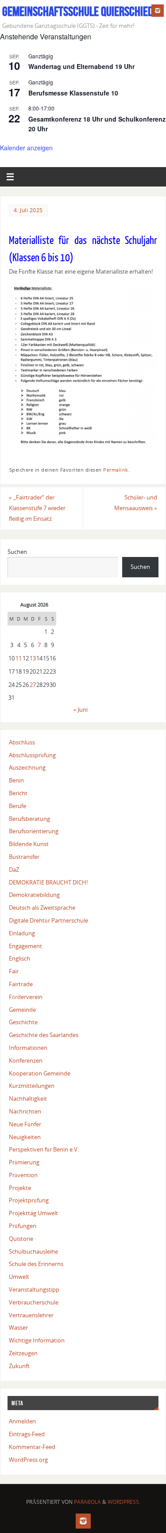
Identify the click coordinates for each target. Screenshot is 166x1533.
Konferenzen (25, 1060)
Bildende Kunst (29, 844)
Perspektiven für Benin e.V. (44, 1149)
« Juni (80, 709)
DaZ (14, 869)
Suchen (17, 552)
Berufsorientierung (33, 831)
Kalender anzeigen (26, 147)
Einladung (22, 933)
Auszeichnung (27, 767)
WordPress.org (28, 1460)
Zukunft (19, 1366)
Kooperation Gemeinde (39, 1073)
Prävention (23, 1175)
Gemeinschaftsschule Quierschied (77, 11)
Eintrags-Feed (27, 1434)
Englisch (19, 958)
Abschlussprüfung (32, 755)
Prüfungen (22, 1226)
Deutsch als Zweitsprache (42, 907)
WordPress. (124, 1502)
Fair (14, 971)
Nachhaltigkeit (28, 1098)
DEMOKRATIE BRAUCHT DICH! (48, 882)
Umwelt (19, 1277)
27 (33, 685)
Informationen (28, 1048)
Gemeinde (22, 1010)
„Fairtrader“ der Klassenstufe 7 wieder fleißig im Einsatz (37, 508)
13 (33, 658)
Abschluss (22, 742)
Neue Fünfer (25, 1124)
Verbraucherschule (33, 1302)
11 (18, 658)
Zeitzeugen (23, 1353)
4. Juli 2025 (28, 210)
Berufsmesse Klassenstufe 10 (73, 92)
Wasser (18, 1327)
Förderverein (25, 997)
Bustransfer (24, 857)
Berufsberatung (29, 819)
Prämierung (24, 1162)
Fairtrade (21, 984)
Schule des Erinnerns (36, 1264)
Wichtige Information (37, 1340)
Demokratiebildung (34, 895)
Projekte (20, 1188)
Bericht (18, 793)
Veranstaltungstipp (34, 1289)
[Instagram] (157, 10)
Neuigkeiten (25, 1137)
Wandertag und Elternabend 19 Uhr (81, 66)
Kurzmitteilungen (31, 1086)
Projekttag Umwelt (33, 1213)
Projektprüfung (29, 1200)
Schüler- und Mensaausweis (135, 503)
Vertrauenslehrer (31, 1315)
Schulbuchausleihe (33, 1251)
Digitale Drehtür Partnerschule (48, 920)
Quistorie (21, 1239)
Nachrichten (25, 1111)
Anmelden (22, 1421)
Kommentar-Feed (32, 1447)
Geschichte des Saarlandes (43, 1035)
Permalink (115, 470)
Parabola (87, 1502)
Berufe (17, 806)
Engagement (25, 946)
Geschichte (23, 1022)
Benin (16, 780)
